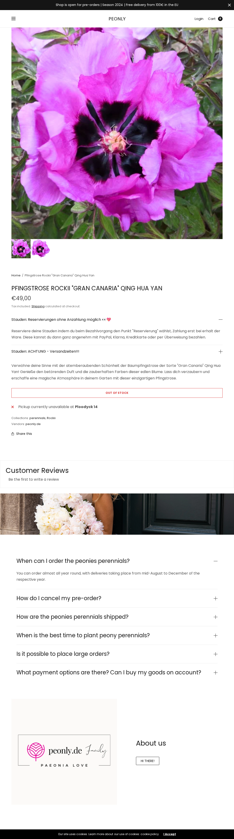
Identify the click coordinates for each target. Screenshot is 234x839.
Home (16, 275)
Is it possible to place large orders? (62, 654)
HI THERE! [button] (147, 761)
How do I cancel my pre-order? (58, 598)
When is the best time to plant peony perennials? (83, 635)
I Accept (169, 834)
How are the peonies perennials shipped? (72, 617)
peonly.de (33, 424)
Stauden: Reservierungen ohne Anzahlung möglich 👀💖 (61, 319)
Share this (24, 433)
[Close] (229, 5)
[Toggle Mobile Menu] (16, 19)
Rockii (51, 418)
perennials (37, 418)
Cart (212, 18)
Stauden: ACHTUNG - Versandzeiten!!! (45, 351)
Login (199, 18)
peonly (117, 19)
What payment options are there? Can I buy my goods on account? (108, 672)
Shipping (38, 306)
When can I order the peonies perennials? (73, 561)
